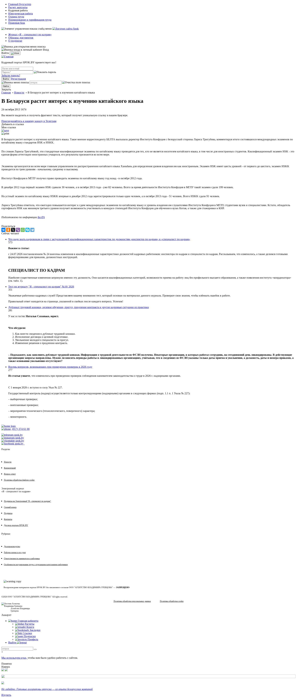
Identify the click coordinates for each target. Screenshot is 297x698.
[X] (13, 230)
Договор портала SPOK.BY (16, 525)
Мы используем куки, (14, 657)
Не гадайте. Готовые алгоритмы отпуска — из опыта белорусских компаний (47, 689)
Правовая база (16, 22)
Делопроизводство (12, 546)
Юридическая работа (20, 13)
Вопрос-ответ (10, 474)
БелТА (41, 217)
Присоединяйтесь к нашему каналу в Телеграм (28, 121)
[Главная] (7, 56)
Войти (6, 79)
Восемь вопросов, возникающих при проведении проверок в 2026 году (50, 366)
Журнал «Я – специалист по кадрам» (30, 34)
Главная (6, 92)
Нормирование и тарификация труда (29, 19)
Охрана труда (16, 16)
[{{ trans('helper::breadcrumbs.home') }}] (8, 426)
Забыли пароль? (10, 75)
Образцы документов (20, 37)
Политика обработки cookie (172, 601)
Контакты (8, 519)
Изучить (6, 695)
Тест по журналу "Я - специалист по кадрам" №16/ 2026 (41, 286)
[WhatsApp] (23, 230)
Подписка (8, 513)
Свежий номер (10, 507)
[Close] (15, 53)
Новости (19, 92)
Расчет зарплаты (18, 7)
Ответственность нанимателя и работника (22, 558)
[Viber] (18, 230)
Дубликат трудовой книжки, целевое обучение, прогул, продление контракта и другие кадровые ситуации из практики (78, 307)
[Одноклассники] (8, 230)
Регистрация (18, 78)
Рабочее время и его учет (15, 552)
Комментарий (10, 468)
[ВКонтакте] (3, 230)
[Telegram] (32, 230)
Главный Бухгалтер (19, 4)
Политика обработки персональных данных (132, 601)
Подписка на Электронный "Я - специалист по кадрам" (27, 501)
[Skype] (27, 230)
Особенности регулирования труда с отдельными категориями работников (36, 564)
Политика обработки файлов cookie (19, 480)
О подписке (15, 40)
